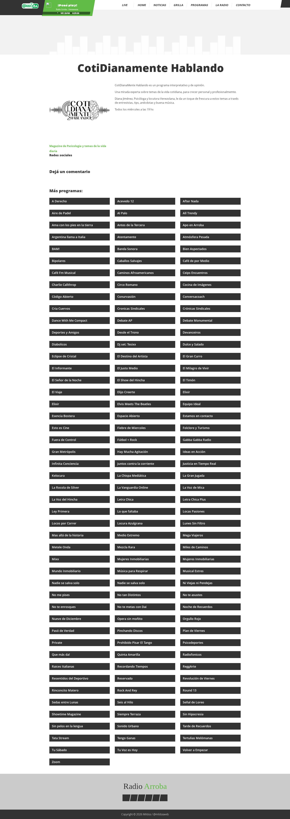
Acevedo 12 (126, 201)
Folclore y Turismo (196, 428)
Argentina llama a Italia (69, 237)
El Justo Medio (128, 368)
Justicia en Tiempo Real (200, 464)
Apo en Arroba (194, 225)
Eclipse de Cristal (64, 356)
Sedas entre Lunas (65, 702)
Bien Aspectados (195, 249)
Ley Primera (61, 511)
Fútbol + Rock (127, 440)
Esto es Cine (61, 428)
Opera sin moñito (130, 619)
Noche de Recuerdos (198, 607)
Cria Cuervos (61, 308)
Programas (199, 5)
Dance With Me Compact (70, 320)
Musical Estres (193, 571)
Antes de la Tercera (131, 225)
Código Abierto (63, 297)
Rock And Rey (127, 690)
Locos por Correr (64, 523)
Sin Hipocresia (193, 714)
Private (57, 643)
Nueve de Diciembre (67, 619)
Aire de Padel (62, 213)
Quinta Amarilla (129, 654)
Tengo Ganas (126, 738)
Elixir (187, 392)
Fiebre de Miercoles (132, 428)
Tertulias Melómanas (198, 738)
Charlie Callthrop (64, 285)
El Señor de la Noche (67, 380)
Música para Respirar (133, 571)
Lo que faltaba (128, 511)
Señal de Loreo (194, 702)
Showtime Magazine (67, 714)
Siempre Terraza (129, 714)
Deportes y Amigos (66, 332)
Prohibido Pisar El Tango (135, 643)
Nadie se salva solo (66, 583)
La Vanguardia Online (133, 487)
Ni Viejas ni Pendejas (198, 583)
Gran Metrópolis (64, 452)
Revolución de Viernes (199, 678)
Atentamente (127, 237)
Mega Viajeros (193, 535)
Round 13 (190, 690)
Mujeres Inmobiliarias (133, 559)
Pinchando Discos (130, 631)
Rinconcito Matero (65, 690)
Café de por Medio (196, 261)
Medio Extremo (128, 535)
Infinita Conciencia (65, 464)
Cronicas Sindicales (131, 308)
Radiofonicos (192, 654)
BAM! (56, 249)
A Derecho (60, 201)
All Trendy (190, 213)
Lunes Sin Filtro (194, 523)
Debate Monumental (198, 320)
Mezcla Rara (126, 547)
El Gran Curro (193, 356)
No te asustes (193, 595)
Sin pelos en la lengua (68, 726)
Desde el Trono (128, 332)
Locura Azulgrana (130, 523)
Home (141, 5)
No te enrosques (64, 607)
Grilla (178, 5)
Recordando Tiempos (133, 666)
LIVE (125, 5)
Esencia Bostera (64, 416)
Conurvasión (126, 297)
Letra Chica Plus (195, 499)
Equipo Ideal (192, 404)
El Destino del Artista (132, 356)
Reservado (125, 678)
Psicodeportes (193, 643)
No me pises (61, 595)
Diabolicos (60, 344)
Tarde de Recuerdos (197, 726)
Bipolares (59, 261)
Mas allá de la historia (68, 535)
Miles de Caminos (196, 547)
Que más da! (61, 654)
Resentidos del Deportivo (70, 678)
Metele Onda (61, 547)
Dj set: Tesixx (127, 344)
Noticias (159, 5)
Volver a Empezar (196, 750)
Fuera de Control (64, 440)
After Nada (191, 201)
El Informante (62, 368)
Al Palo (122, 213)
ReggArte (190, 666)
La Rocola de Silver (66, 487)
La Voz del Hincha (65, 499)
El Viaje (57, 392)
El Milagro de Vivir (196, 368)
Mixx (56, 559)
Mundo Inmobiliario (66, 571)
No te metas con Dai (132, 607)
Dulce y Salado (194, 344)
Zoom (56, 762)
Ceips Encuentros (195, 273)
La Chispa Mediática (132, 476)
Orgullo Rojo (192, 619)
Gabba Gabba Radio (197, 440)
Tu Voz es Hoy (127, 750)
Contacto (243, 5)
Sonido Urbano (128, 726)
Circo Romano (127, 285)
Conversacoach (194, 297)
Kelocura (58, 476)
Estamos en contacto (198, 416)
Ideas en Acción (194, 452)
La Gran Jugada (194, 476)
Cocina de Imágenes (197, 285)
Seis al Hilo (125, 702)
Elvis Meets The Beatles (134, 404)
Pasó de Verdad (63, 631)
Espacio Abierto (129, 416)
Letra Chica (125, 499)
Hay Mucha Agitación (133, 452)
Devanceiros (192, 332)
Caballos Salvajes (130, 261)
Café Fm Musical (64, 273)
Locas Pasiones (194, 511)
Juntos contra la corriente (136, 464)
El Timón (189, 380)
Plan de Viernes (194, 631)
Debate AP (125, 320)
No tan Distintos (129, 595)
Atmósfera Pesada (196, 237)
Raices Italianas (63, 666)
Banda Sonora (127, 249)
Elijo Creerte (126, 392)
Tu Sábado (60, 750)
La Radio (222, 5)
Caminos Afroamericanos (136, 273)
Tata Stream (61, 738)
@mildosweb (161, 814)
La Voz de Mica (194, 487)
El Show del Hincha (131, 380)
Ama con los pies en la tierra (73, 225)
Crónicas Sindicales (197, 308)
